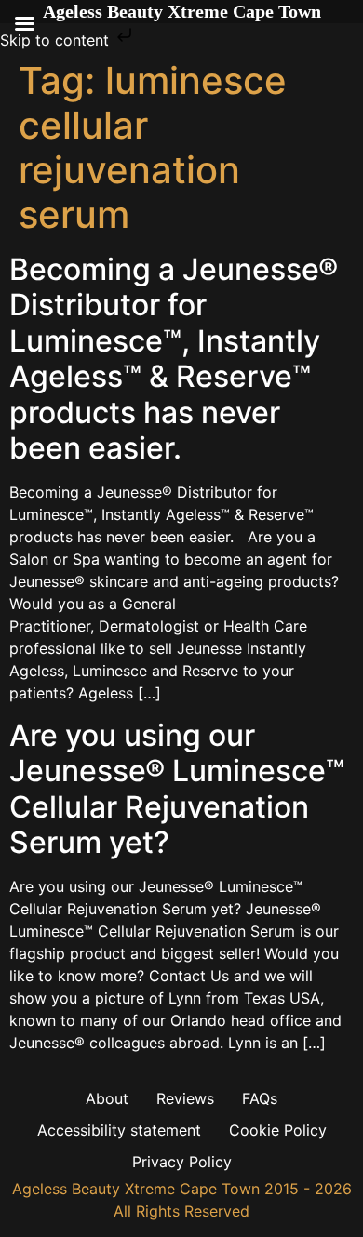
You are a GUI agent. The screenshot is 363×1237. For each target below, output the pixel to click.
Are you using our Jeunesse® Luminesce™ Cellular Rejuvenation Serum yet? (176, 788)
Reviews (185, 1098)
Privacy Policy (182, 1161)
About (107, 1098)
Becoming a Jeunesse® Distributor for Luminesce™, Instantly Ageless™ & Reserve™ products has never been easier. (173, 358)
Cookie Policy (278, 1130)
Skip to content (57, 40)
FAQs (259, 1098)
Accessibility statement (119, 1130)
